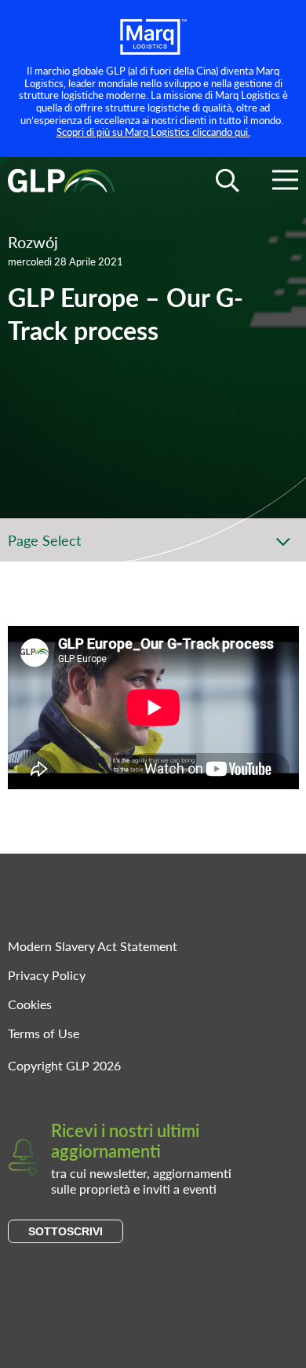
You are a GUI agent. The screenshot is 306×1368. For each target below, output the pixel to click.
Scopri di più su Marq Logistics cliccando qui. (153, 131)
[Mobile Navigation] (285, 183)
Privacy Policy (47, 975)
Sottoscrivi (65, 1231)
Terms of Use (43, 1033)
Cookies (30, 1004)
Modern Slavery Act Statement (92, 946)
